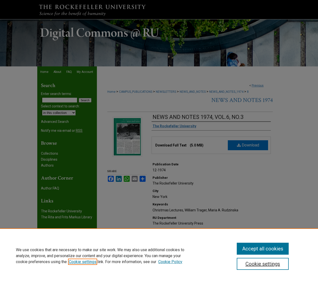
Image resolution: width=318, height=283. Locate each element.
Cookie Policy (170, 261)
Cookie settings (82, 261)
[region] (159, 255)
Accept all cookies (262, 249)
